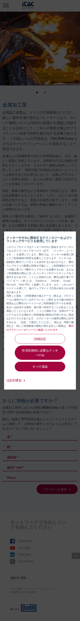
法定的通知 (14, 380)
